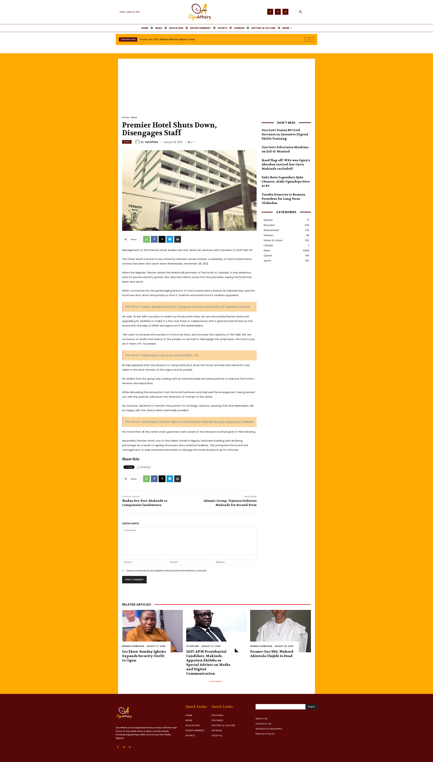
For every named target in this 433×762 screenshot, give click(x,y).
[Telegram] (169, 239)
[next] (312, 39)
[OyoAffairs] (138, 141)
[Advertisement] (216, 84)
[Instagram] (285, 12)
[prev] (306, 39)
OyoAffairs (151, 142)
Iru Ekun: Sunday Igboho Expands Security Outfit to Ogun (144, 655)
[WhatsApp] (146, 239)
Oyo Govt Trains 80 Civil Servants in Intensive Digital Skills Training (285, 134)
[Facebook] (270, 12)
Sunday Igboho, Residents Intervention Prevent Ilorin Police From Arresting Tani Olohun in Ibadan (193, 39)
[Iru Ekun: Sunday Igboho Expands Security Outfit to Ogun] (152, 631)
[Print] (177, 239)
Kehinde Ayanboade (133, 646)
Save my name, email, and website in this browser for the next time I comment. (166, 570)
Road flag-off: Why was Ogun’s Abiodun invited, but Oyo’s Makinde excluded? (286, 164)
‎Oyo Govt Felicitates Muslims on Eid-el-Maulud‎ (285, 149)
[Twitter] (278, 12)
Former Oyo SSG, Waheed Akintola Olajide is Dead (271, 653)
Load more (215, 681)
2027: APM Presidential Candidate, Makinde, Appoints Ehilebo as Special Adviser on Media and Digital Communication (208, 662)
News (134, 117)
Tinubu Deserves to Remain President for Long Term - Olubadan (283, 199)
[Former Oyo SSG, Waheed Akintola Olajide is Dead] (280, 631)
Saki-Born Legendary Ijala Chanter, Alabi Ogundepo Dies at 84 (286, 181)
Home (125, 117)
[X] (162, 239)
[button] (301, 12)
